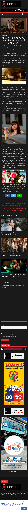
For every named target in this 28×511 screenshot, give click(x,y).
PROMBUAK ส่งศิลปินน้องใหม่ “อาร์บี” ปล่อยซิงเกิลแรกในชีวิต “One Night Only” (13, 275)
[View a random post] (25, 14)
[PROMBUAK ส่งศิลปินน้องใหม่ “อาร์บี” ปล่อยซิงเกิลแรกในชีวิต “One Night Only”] (14, 260)
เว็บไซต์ (2, 325)
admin (12, 45)
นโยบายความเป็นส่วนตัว (6, 504)
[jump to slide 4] (15, 403)
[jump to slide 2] (12, 403)
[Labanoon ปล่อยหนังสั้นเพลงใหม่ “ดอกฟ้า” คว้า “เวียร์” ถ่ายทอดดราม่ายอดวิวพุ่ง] (14, 239)
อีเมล (2, 317)
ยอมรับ (24, 508)
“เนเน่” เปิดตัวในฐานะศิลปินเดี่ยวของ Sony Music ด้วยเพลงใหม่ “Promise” (12, 233)
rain (17, 94)
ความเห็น (3, 290)
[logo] (11, 484)
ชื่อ (2, 310)
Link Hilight (5, 35)
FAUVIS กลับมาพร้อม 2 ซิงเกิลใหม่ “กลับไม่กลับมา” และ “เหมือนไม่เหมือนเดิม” (13, 204)
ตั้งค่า (18, 506)
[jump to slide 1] (11, 403)
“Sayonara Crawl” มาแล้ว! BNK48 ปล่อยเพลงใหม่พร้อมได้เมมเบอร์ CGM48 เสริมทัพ (13, 209)
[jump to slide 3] (14, 403)
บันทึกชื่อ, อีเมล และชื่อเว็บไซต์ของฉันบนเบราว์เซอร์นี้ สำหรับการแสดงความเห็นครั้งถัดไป (13, 335)
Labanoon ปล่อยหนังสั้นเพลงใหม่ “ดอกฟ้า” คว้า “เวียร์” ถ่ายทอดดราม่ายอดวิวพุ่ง (12, 254)
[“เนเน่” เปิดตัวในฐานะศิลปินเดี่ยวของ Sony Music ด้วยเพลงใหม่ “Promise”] (14, 218)
